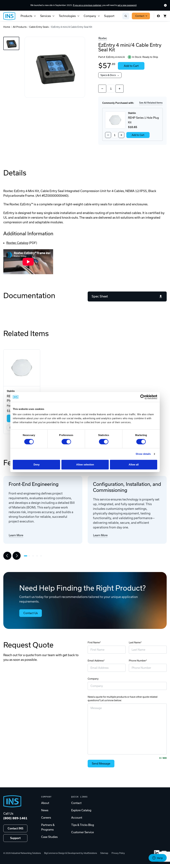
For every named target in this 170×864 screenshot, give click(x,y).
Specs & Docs (108, 75)
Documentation (29, 295)
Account (76, 817)
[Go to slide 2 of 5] (30, 556)
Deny (37, 464)
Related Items (26, 333)
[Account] (158, 16)
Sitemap (104, 853)
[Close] (165, 5)
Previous (7, 556)
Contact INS (15, 828)
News (44, 810)
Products (26, 15)
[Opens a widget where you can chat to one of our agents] (157, 858)
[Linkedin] (156, 853)
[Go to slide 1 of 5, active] (25, 556)
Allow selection (85, 464)
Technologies (67, 15)
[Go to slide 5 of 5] (42, 556)
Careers (46, 817)
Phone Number (137, 660)
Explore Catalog (81, 810)
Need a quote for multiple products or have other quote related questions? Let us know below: (122, 699)
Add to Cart (131, 65)
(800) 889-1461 (15, 818)
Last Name (135, 642)
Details (14, 173)
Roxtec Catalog (17, 243)
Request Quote (28, 645)
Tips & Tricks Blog (82, 824)
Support (109, 15)
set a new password (127, 5)
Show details (143, 453)
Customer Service (82, 832)
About (45, 802)
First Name (94, 642)
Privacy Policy (118, 853)
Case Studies (49, 836)
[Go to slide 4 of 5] (38, 556)
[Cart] (165, 16)
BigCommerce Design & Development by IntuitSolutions (70, 853)
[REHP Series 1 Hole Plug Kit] (21, 368)
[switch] (66, 441)
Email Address (96, 660)
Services (45, 15)
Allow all (134, 464)
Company (90, 15)
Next (17, 556)
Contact (139, 16)
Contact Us (30, 613)
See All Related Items (151, 102)
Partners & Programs (48, 827)
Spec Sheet (100, 296)
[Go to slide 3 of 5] (34, 556)
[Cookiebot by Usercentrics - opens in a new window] (142, 396)
